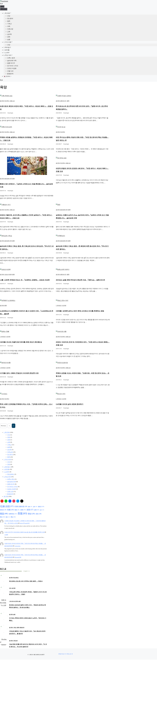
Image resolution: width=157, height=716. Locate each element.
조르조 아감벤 (11, 68)
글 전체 (2, 101)
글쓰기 (41, 506)
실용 (8, 39)
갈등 (30, 506)
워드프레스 (10, 474)
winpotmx (17, 546)
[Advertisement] (78, 687)
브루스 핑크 (11, 58)
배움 (17, 509)
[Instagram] (14, 501)
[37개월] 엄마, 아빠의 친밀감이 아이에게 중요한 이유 (19, 373)
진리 (38, 513)
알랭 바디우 (11, 63)
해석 (2, 517)
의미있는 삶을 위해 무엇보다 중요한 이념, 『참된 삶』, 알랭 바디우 (80, 280)
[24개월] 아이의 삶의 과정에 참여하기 (69, 404)
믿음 (10, 510)
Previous (3, 425)
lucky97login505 (25, 523)
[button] (1, 4)
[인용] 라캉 (7, 506)
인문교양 (10, 29)
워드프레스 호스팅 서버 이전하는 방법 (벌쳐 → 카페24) (26, 581)
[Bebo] (6, 501)
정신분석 (10, 18)
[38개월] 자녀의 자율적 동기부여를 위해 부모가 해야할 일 (21, 342)
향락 (8, 516)
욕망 (4, 513)
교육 (8, 31)
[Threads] (22, 501)
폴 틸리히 (10, 73)
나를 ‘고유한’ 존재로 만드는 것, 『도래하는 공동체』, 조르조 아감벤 (25, 280)
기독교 (9, 23)
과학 (8, 26)
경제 (8, 37)
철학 (8, 21)
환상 (13, 517)
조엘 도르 (10, 71)
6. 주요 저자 (7, 55)
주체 (22, 513)
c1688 (6, 534)
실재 (36, 509)
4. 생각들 (6, 50)
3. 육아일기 (7, 47)
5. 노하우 (6, 52)
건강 (8, 16)
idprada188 (18, 557)
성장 (30, 510)
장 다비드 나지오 (12, 66)
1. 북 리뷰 (7, 13)
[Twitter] (18, 501)
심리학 (9, 34)
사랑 (23, 509)
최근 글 (3, 569)
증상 (31, 514)
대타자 (3, 509)
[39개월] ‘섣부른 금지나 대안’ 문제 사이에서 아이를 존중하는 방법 (80, 311)
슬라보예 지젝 (11, 60)
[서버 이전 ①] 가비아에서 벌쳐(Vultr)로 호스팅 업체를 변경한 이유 (24, 532)
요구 (42, 509)
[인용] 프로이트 (20, 506)
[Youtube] (2, 501)
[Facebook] (10, 501)
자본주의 (13, 513)
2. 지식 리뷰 (7, 42)
